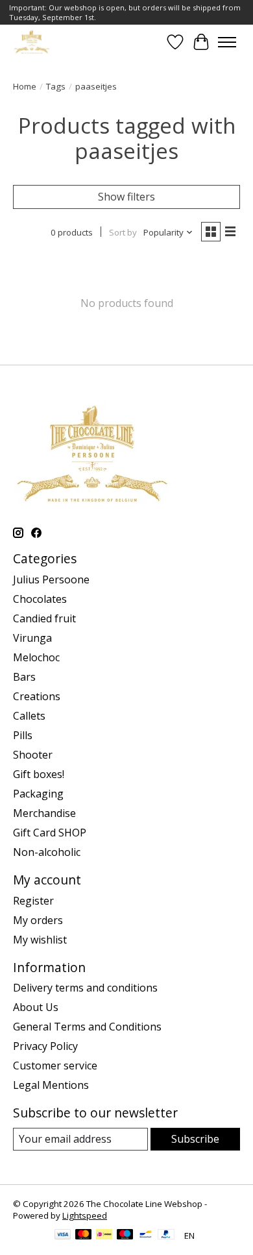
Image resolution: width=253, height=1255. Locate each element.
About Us (35, 1007)
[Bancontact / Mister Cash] (146, 1235)
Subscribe (195, 1139)
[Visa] (62, 1235)
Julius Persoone (51, 579)
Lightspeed (84, 1215)
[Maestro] (125, 1235)
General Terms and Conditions (87, 1026)
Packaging (38, 793)
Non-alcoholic (46, 852)
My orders (38, 920)
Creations (36, 696)
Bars (24, 677)
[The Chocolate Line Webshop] (32, 42)
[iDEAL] (104, 1235)
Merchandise (44, 813)
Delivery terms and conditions (85, 988)
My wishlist (40, 939)
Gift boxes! (38, 774)
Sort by (123, 232)
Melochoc (36, 657)
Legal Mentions (51, 1085)
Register (33, 901)
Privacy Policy (45, 1046)
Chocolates (40, 599)
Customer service (55, 1065)
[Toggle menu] (227, 42)
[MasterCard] (83, 1235)
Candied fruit (44, 618)
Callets (29, 716)
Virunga (32, 638)
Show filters (126, 196)
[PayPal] (166, 1235)
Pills (22, 735)
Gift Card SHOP (49, 832)
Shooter (33, 755)
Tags (56, 86)
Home (24, 86)
